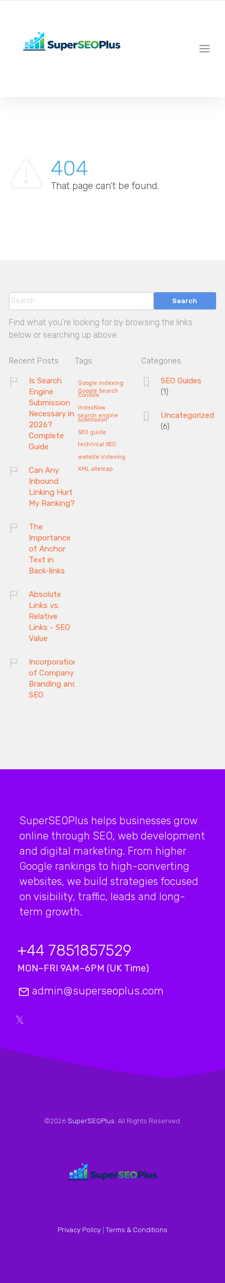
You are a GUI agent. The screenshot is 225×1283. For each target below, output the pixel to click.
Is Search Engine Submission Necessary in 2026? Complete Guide (51, 413)
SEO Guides (181, 380)
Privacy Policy (79, 1230)
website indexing (102, 457)
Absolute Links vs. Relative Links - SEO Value (49, 616)
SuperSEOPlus (91, 1121)
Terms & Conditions (136, 1230)
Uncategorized (187, 415)
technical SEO (97, 444)
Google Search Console (98, 393)
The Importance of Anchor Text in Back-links (50, 549)
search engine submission (98, 418)
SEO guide (92, 432)
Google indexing (100, 383)
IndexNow (92, 408)
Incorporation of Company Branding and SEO (53, 678)
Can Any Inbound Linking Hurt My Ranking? (52, 487)
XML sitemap (95, 469)
